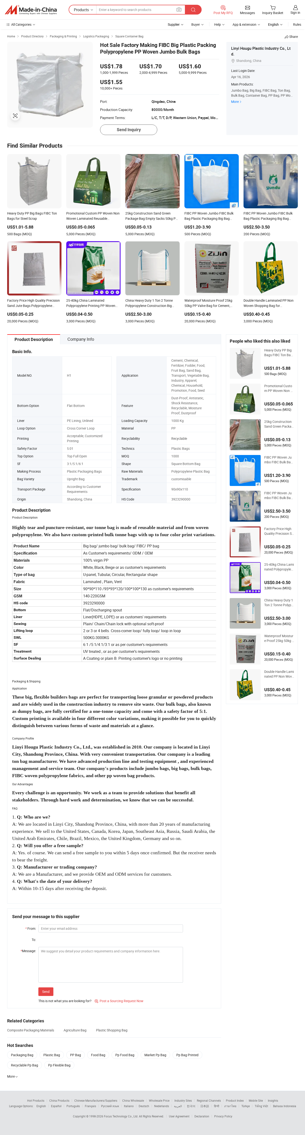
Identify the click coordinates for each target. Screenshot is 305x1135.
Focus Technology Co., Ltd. (121, 1116)
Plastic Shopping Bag (111, 1030)
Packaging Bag (22, 1055)
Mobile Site (256, 1100)
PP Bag (75, 1055)
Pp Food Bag (124, 1055)
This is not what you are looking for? (65, 1001)
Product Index (235, 1100)
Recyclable (179, 438)
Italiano (129, 1106)
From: (30, 928)
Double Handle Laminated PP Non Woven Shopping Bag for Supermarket (279, 674)
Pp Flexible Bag (59, 1065)
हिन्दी (216, 1106)
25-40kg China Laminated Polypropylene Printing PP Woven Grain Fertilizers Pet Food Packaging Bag (279, 567)
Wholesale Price (159, 1100)
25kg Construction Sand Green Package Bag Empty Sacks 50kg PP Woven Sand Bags (279, 424)
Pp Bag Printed (187, 1055)
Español (56, 1106)
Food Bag (98, 1055)
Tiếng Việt (261, 1106)
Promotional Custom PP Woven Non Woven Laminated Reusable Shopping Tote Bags (278, 388)
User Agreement (179, 1116)
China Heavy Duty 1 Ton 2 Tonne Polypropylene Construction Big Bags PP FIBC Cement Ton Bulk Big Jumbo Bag (279, 602)
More (235, 101)
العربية (178, 1106)
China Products (59, 1100)
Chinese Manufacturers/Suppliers (95, 1100)
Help (217, 24)
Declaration (201, 1116)
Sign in (295, 12)
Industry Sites (183, 1100)
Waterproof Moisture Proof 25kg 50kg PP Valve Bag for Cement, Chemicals (279, 638)
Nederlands (161, 1106)
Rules (297, 24)
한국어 (191, 1106)
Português (73, 1106)
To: (34, 939)
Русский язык (110, 1106)
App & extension (244, 24)
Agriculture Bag (75, 1030)
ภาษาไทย (230, 1106)
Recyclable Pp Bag (24, 1065)
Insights (273, 1100)
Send (46, 991)
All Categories (21, 24)
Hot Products (35, 1100)
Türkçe (245, 1106)
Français (90, 1106)
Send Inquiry (129, 129)
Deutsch (144, 1106)
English (41, 1106)
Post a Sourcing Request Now (119, 1001)
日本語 (204, 1106)
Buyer (195, 24)
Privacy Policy (223, 1116)
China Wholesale (133, 1100)
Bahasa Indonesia (284, 1106)
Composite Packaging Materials (30, 1030)
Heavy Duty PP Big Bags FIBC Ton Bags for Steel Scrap (278, 352)
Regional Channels (209, 1100)
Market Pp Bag (155, 1055)
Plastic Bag (51, 1055)
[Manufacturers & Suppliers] (31, 10)
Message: (28, 951)
